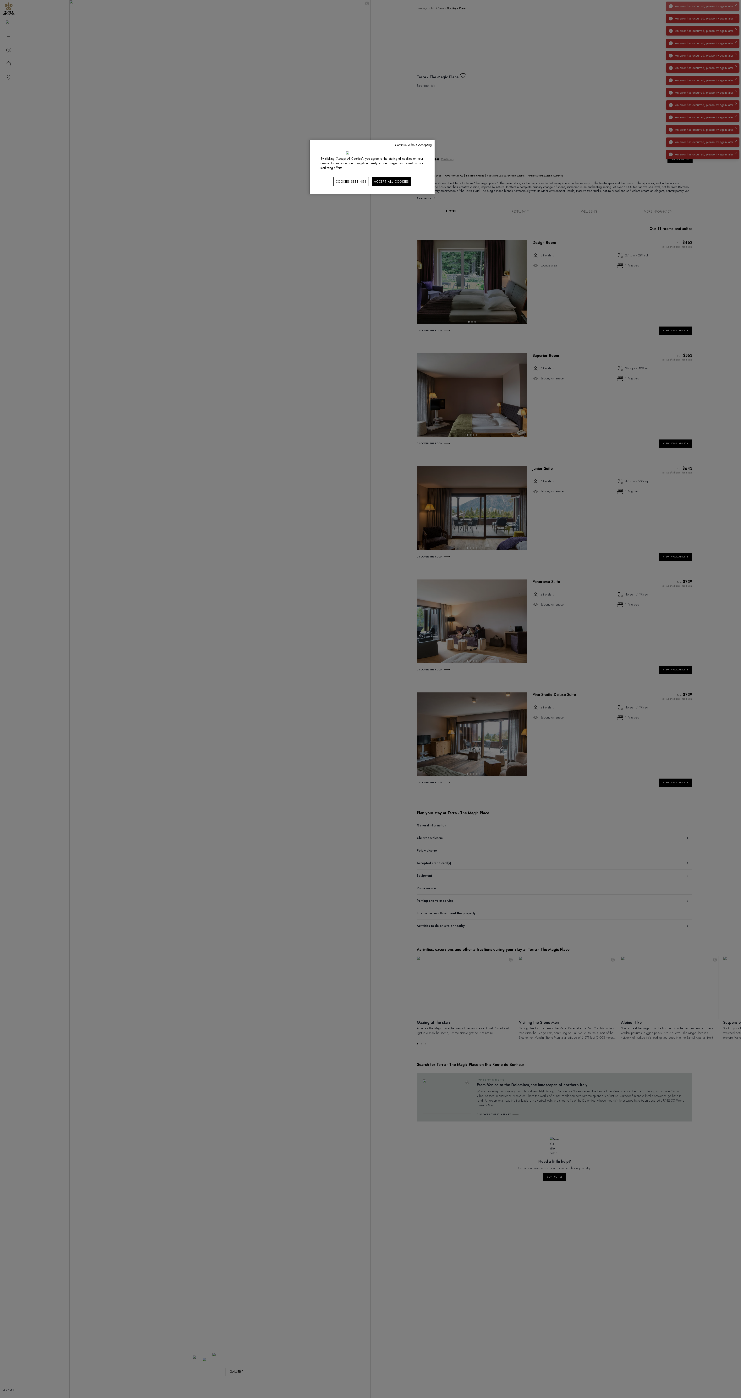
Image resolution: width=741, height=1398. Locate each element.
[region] (372, 167)
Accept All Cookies (391, 181)
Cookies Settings (351, 181)
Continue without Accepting (413, 145)
